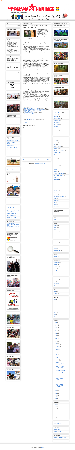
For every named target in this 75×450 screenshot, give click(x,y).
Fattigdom (55, 167)
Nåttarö (55, 312)
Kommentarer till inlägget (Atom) (39, 163)
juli (56, 352)
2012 (56, 388)
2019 (56, 333)
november (58, 346)
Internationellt (56, 148)
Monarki (55, 204)
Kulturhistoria (56, 179)
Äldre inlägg (47, 159)
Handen (55, 248)
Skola (43, 19)
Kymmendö (56, 310)
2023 (56, 327)
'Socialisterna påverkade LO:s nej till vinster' (31, 108)
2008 (56, 395)
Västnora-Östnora (57, 271)
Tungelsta (55, 264)
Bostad (38, 19)
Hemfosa (55, 268)
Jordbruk (55, 186)
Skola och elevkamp (57, 146)
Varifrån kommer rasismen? (12, 147)
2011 (56, 390)
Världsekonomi (56, 181)
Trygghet (25, 19)
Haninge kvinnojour (57, 431)
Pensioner (55, 194)
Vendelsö (55, 225)
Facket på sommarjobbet (28, 111)
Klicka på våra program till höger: (14, 19)
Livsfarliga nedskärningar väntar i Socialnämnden (32, 110)
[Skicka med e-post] (39, 119)
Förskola (55, 158)
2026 (56, 322)
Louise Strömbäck (57, 118)
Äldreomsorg (31, 19)
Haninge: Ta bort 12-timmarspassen (10, 208)
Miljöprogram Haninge (11, 169)
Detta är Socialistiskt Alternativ (12, 140)
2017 (56, 336)
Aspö (55, 303)
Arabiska (55, 406)
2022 (56, 328)
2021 (56, 330)
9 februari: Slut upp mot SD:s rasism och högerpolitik (60, 373)
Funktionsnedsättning (58, 188)
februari (57, 360)
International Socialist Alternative (60, 437)
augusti (57, 351)
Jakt (54, 202)
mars (57, 359)
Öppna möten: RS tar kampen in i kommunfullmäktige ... (60, 381)
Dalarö (55, 291)
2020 (56, 332)
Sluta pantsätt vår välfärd (28, 112)
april (57, 357)
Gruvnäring (56, 206)
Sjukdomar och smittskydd (58, 175)
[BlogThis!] (40, 119)
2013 (56, 343)
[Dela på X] (41, 119)
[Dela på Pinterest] (43, 119)
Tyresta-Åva (56, 279)
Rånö (55, 314)
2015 (56, 340)
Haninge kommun (57, 429)
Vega (55, 219)
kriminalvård (56, 190)
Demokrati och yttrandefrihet (59, 196)
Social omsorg (56, 165)
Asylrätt (55, 142)
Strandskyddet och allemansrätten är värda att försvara (13, 211)
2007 (56, 396)
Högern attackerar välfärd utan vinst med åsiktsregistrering (34, 109)
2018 (56, 335)
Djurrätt (55, 192)
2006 (56, 398)
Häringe (55, 273)
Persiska (55, 415)
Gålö (54, 285)
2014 (56, 341)
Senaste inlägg (26, 159)
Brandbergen (56, 242)
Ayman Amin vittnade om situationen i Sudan (60, 367)
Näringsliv (55, 185)
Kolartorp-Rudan (57, 250)
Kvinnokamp (56, 156)
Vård (54, 154)
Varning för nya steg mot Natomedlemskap (60, 376)
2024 (56, 325)
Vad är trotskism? (10, 154)
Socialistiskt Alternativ (58, 423)
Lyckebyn (55, 234)
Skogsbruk (56, 200)
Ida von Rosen (56, 124)
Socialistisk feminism (10, 145)
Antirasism (56, 161)
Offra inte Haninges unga (11, 213)
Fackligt (36, 121)
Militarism (55, 171)
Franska (55, 413)
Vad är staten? (9, 149)
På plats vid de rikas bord (60, 370)
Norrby (55, 229)
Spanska (55, 404)
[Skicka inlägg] (37, 119)
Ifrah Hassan (56, 128)
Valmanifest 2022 (10, 223)
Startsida (37, 159)
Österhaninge (56, 283)
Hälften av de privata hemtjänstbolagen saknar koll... (59, 385)
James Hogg (56, 130)
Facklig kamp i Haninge (31, 121)
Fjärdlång (55, 308)
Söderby (55, 227)
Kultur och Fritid (57, 152)
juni (57, 354)
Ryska (55, 417)
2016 (56, 338)
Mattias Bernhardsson (58, 112)
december (58, 344)
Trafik (55, 163)
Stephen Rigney (57, 120)
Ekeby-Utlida (56, 266)
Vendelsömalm (56, 231)
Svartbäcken (56, 236)
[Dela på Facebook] (42, 119)
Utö (54, 306)
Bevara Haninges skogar (11, 215)
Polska (55, 410)
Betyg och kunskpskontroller (59, 173)
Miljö (48, 19)
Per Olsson (56, 114)
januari (57, 362)
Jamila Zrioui (56, 126)
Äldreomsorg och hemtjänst (59, 150)
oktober (57, 347)
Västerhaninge (56, 262)
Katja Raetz (56, 116)
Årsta (55, 281)
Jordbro (55, 256)
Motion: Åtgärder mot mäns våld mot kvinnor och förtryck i (13, 227)
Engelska (55, 408)
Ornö (55, 299)
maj (57, 355)
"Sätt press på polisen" (60, 368)
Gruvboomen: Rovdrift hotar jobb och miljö (60, 364)
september (58, 349)
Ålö (54, 316)
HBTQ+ (55, 177)
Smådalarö (56, 293)
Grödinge (55, 270)
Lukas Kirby (56, 133)
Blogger (42, 447)
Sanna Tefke (40, 121)
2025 (56, 324)
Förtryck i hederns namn (58, 183)
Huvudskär (56, 301)
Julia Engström (56, 122)
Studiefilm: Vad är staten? (11, 217)
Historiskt (55, 198)
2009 (56, 393)
